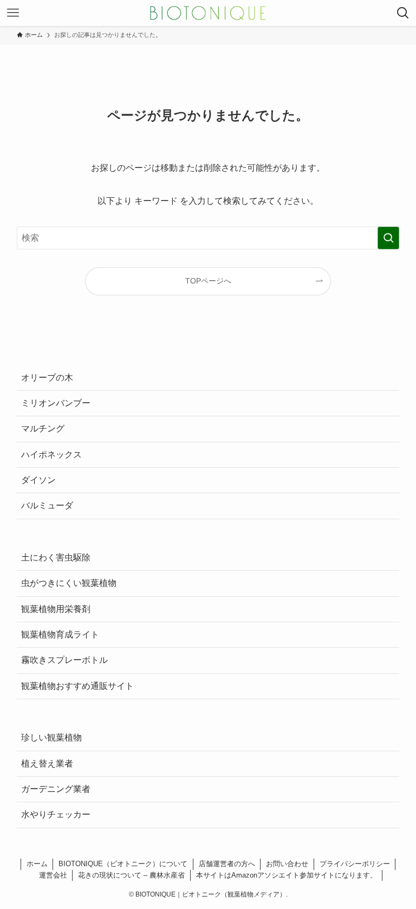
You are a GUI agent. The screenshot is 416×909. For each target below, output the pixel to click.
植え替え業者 (47, 763)
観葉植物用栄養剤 (55, 609)
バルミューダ (47, 505)
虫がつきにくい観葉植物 (68, 583)
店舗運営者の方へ (227, 864)
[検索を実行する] (388, 238)
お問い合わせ (287, 864)
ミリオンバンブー (55, 403)
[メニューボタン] (13, 13)
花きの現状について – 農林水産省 (131, 875)
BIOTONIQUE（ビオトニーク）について (122, 864)
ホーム (37, 864)
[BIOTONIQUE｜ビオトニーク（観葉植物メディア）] (208, 13)
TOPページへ (208, 280)
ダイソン (38, 480)
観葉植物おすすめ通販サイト (77, 686)
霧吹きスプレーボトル (64, 660)
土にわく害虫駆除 (55, 557)
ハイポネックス (51, 454)
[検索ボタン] (403, 13)
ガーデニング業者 (55, 789)
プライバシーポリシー (355, 864)
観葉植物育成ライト (60, 634)
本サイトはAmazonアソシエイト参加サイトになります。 (286, 875)
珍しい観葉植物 (51, 737)
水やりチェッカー (55, 814)
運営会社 (53, 875)
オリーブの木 (47, 377)
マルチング (42, 428)
